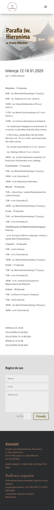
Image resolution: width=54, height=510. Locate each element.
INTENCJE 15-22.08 (14, 341)
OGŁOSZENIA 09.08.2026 (16, 345)
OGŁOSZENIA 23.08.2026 (16, 332)
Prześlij (41, 416)
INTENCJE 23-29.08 (14, 328)
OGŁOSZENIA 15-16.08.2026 (18, 337)
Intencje (21, 76)
